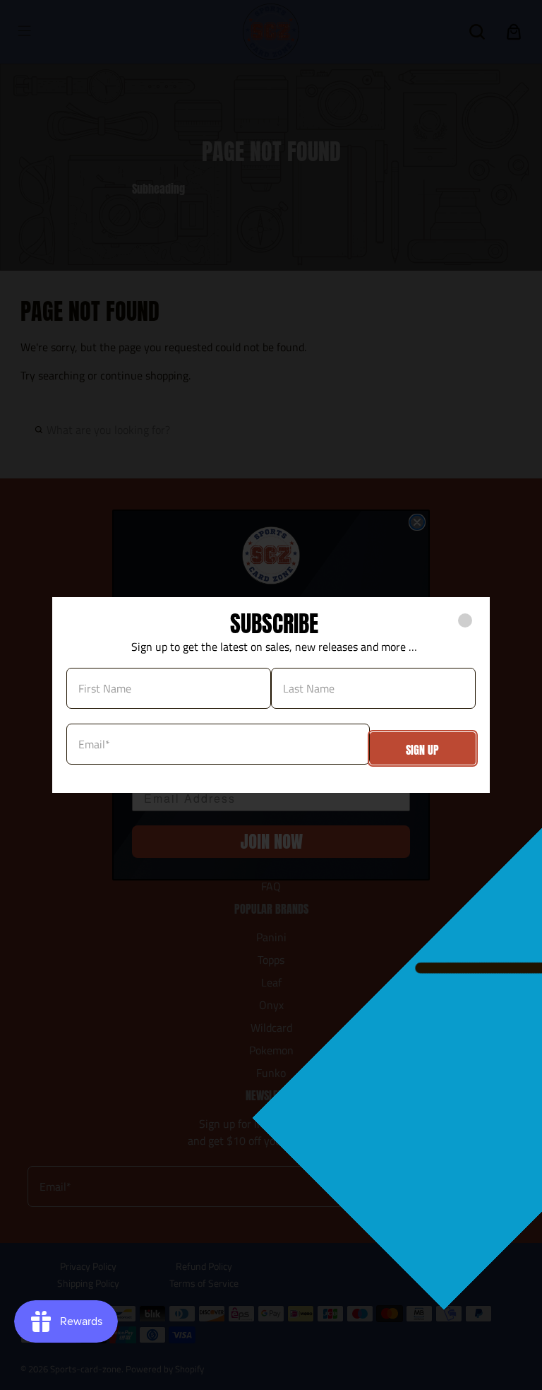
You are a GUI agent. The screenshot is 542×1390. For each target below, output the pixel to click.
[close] (465, 620)
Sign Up (422, 749)
